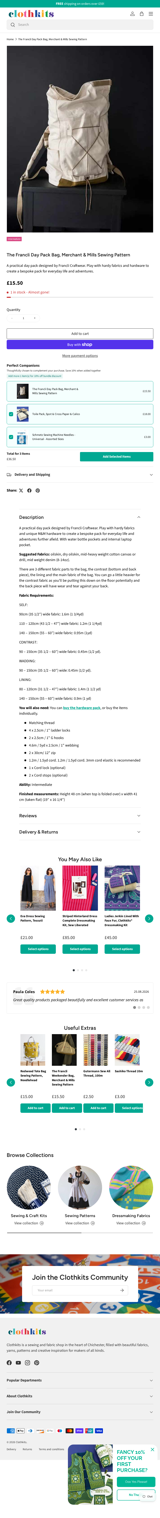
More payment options (80, 355)
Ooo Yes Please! (136, 1481)
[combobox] (80, 25)
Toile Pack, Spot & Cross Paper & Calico (56, 414)
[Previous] (11, 918)
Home (10, 39)
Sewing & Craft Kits (29, 1215)
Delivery (11, 1449)
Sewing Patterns (80, 1215)
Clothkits (21, 1442)
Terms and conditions (51, 1449)
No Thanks (136, 1495)
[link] (80, 998)
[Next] (149, 918)
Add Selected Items (117, 456)
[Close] (153, 1450)
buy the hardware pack (81, 708)
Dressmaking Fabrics (131, 1215)
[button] (141, 13)
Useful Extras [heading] (80, 1028)
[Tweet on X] (21, 490)
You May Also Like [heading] (80, 859)
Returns (27, 1449)
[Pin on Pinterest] (38, 490)
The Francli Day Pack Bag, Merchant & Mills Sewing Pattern (52, 39)
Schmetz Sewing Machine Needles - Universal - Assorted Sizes (53, 437)
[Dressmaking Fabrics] (131, 1188)
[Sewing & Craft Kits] (29, 1188)
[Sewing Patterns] (80, 1188)
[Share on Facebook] (29, 490)
